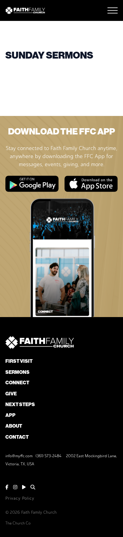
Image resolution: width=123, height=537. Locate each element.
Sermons (17, 372)
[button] (112, 10)
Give (11, 394)
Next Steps (20, 404)
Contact (17, 437)
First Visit (19, 361)
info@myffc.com (19, 456)
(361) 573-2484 (48, 456)
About (13, 426)
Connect (17, 382)
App (10, 415)
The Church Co (18, 523)
